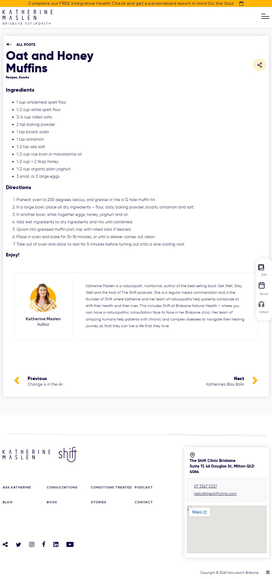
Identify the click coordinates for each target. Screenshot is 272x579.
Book (52, 502)
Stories (99, 502)
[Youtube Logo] (70, 544)
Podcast (144, 487)
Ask (264, 274)
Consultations (62, 487)
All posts (25, 44)
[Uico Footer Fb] (43, 544)
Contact (144, 502)
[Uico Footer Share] (5, 544)
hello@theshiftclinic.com (215, 493)
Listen (264, 312)
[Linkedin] (55, 544)
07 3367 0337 (205, 486)
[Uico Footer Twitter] (18, 544)
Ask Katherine (17, 487)
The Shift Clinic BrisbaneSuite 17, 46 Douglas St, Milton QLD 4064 (222, 466)
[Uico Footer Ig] (31, 544)
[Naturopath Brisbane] (28, 18)
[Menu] (265, 16)
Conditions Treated (111, 487)
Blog (8, 502)
